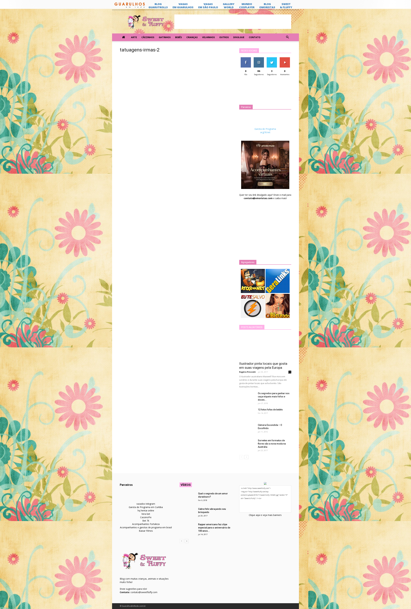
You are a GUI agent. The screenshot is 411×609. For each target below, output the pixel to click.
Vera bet (145, 513)
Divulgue (238, 37)
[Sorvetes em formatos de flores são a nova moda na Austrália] (247, 444)
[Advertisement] (232, 21)
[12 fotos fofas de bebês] (247, 413)
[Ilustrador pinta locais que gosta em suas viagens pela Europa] (265, 347)
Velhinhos (208, 37)
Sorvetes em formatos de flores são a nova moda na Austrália (272, 443)
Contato (254, 37)
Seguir (258, 58)
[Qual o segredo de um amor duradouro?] (187, 497)
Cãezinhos (147, 37)
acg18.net (265, 132)
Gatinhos (165, 37)
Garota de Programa (265, 128)
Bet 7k (145, 520)
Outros (224, 37)
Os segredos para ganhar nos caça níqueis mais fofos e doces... (273, 396)
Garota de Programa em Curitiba (146, 507)
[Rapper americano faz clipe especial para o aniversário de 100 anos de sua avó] (187, 528)
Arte (134, 37)
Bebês (178, 37)
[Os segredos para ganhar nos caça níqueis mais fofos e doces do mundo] (247, 397)
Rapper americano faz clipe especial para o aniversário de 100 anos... (214, 527)
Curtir (245, 58)
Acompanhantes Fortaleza (146, 524)
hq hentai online (146, 510)
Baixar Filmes (146, 530)
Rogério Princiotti (247, 372)
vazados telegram (145, 503)
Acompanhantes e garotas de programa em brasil (146, 527)
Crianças (192, 37)
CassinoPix (145, 517)
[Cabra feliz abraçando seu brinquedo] (187, 513)
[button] (287, 37)
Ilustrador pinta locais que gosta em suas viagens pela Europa (263, 366)
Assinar (285, 58)
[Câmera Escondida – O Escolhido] (247, 429)
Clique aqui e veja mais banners (265, 515)
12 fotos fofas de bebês (270, 409)
